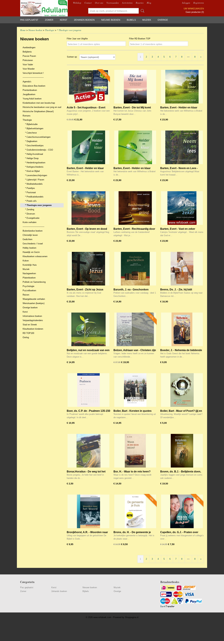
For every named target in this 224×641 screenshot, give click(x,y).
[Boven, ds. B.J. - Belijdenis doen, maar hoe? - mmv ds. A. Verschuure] (182, 451)
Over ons (99, 2)
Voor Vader (28, 64)
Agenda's (27, 81)
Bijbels (131, 20)
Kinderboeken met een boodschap (39, 103)
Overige (163, 20)
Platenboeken (29, 277)
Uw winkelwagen (194, 8)
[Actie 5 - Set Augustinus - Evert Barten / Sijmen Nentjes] (88, 86)
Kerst (63, 20)
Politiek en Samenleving (34, 282)
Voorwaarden (112, 2)
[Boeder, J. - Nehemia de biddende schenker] (182, 329)
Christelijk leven (30, 235)
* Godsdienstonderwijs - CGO (39, 150)
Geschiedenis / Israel (33, 243)
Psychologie (28, 286)
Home (23, 30)
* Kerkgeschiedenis (34, 167)
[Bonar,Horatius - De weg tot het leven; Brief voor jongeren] (88, 451)
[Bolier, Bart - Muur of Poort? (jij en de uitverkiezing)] (182, 390)
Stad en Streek (30, 324)
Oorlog (26, 337)
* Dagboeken (31, 141)
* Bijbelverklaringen (34, 128)
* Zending (29, 209)
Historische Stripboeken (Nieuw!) (38, 111)
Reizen (26, 295)
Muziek (146, 20)
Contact (88, 2)
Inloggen (186, 2)
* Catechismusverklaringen (38, 137)
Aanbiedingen (29, 47)
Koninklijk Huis (30, 265)
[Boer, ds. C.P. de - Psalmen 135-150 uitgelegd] (88, 390)
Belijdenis (27, 52)
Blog (149, 2)
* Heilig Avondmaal (34, 154)
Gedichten (27, 239)
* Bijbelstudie (31, 124)
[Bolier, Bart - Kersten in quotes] (135, 390)
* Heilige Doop (32, 158)
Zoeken (141, 10)
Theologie (49, 30)
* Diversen (30, 214)
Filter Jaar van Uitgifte (77, 38)
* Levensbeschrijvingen (36, 175)
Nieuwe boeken (110, 20)
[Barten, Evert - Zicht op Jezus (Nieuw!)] (88, 268)
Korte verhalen (29, 222)
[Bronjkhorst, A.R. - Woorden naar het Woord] (88, 511)
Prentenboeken (30, 90)
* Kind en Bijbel (32, 171)
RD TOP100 (28, 333)
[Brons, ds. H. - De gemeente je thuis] (135, 511)
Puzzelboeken (29, 290)
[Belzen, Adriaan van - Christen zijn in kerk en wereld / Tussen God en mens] (135, 329)
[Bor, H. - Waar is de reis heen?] (135, 451)
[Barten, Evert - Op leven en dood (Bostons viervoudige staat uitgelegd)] (88, 208)
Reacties (139, 2)
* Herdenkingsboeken (35, 162)
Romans (27, 115)
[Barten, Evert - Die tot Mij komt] (135, 86)
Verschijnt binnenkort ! (33, 73)
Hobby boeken (29, 248)
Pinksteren (28, 60)
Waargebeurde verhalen (34, 299)
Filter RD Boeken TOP (139, 38)
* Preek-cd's (31, 201)
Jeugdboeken (29, 94)
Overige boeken (30, 307)
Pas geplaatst (29, 20)
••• (188, 57)
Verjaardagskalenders (33, 320)
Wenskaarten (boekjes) (33, 303)
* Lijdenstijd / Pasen (34, 179)
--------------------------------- (33, 226)
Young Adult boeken (32, 98)
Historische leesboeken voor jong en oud (42, 107)
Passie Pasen (29, 56)
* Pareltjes (30, 188)
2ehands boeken (84, 20)
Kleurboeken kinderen (33, 329)
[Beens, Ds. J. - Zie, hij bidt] (182, 268)
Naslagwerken (29, 273)
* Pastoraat (30, 192)
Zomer (49, 20)
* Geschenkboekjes (34, 145)
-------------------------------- (33, 77)
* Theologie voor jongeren (69, 30)
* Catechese (31, 133)
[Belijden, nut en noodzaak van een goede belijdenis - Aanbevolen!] (88, 329)
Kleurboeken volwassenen (35, 256)
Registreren (198, 2)
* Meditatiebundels (34, 184)
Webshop (77, 2)
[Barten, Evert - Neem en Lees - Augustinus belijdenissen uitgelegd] (182, 147)
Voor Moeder (29, 69)
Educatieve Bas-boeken (34, 86)
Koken (26, 260)
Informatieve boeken (32, 316)
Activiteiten (127, 2)
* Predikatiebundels (34, 196)
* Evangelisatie (32, 218)
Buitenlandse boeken (32, 231)
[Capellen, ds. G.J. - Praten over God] (182, 511)
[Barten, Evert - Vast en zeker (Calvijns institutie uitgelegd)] (182, 208)
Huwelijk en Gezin (31, 252)
